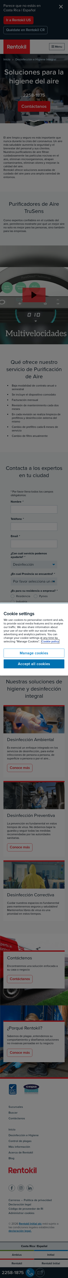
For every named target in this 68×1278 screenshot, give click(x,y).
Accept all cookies (34, 664)
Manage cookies (34, 653)
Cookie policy (50, 641)
